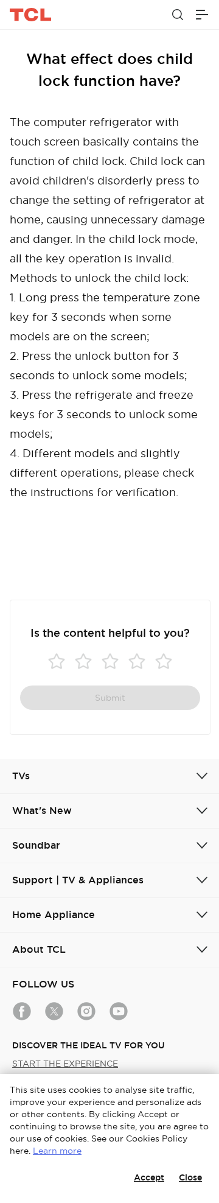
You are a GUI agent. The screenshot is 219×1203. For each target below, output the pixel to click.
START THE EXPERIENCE (65, 1063)
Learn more (57, 1150)
